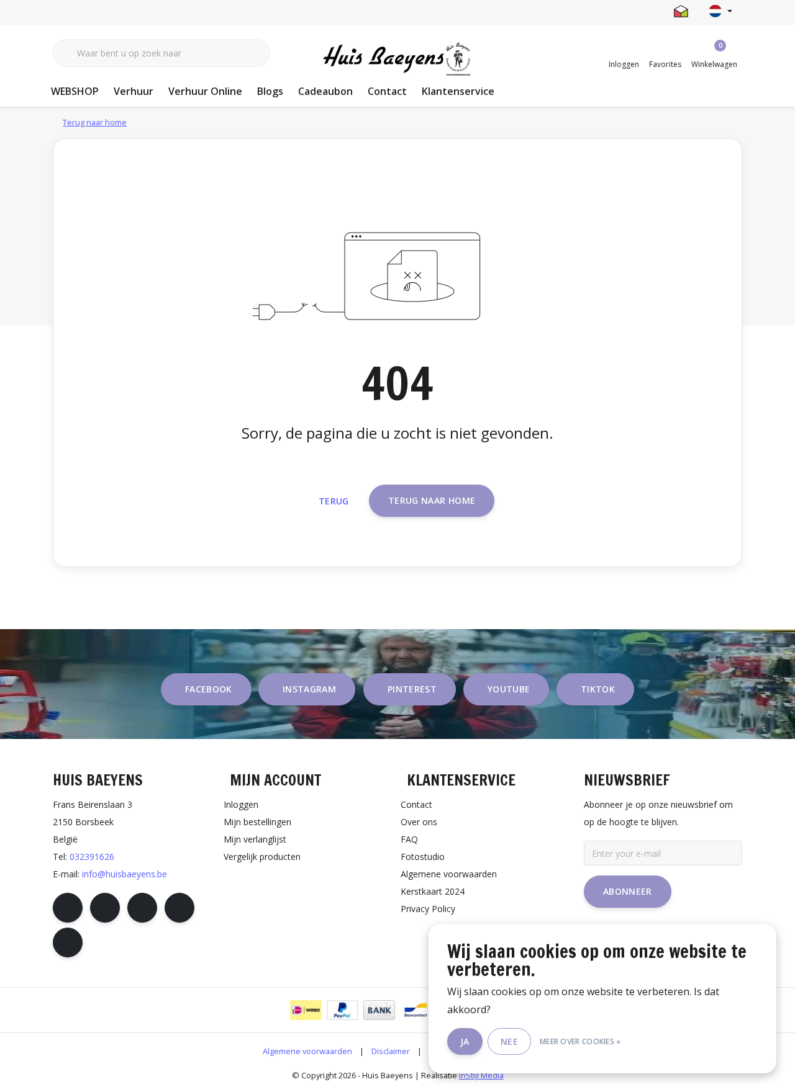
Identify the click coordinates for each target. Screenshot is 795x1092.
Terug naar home (431, 500)
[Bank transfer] (379, 1010)
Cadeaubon (325, 91)
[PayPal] (342, 1010)
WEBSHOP (75, 91)
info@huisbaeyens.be (124, 874)
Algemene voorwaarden (307, 1051)
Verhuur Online (205, 91)
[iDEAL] (306, 1010)
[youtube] (179, 908)
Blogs (270, 91)
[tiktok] (68, 942)
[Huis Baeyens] (398, 59)
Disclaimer (390, 1051)
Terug (334, 501)
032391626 (92, 856)
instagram (309, 689)
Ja (465, 1041)
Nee (509, 1041)
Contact (387, 91)
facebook (208, 689)
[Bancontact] (416, 1010)
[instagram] (105, 908)
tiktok (598, 689)
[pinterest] (142, 908)
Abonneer (627, 891)
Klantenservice (458, 91)
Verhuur (133, 91)
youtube (509, 689)
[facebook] (68, 908)
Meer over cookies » (580, 1041)
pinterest (412, 689)
